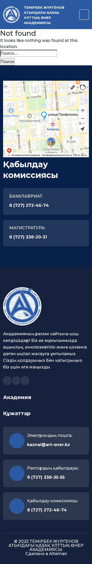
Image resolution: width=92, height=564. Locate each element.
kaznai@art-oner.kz (48, 444)
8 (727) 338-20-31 (28, 237)
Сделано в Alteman (46, 553)
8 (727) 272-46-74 (29, 205)
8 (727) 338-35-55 (46, 477)
